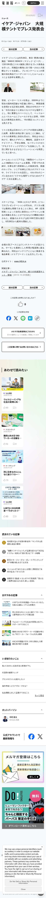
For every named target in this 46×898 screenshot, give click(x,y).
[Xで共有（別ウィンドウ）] (15, 318)
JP (16, 3)
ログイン (33, 3)
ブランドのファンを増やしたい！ (13, 679)
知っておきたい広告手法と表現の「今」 (16, 666)
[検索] (24, 3)
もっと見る (39, 695)
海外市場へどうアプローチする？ (14, 686)
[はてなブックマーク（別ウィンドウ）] (30, 318)
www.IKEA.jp (20, 261)
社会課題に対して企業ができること (15, 692)
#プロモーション (26, 41)
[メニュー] (42, 3)
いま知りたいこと (10, 658)
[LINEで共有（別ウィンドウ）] (23, 318)
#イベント (16, 41)
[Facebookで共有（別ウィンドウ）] (8, 318)
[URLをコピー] (37, 318)
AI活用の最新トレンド (10, 672)
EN (19, 3)
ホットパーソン (9, 710)
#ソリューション (7, 41)
